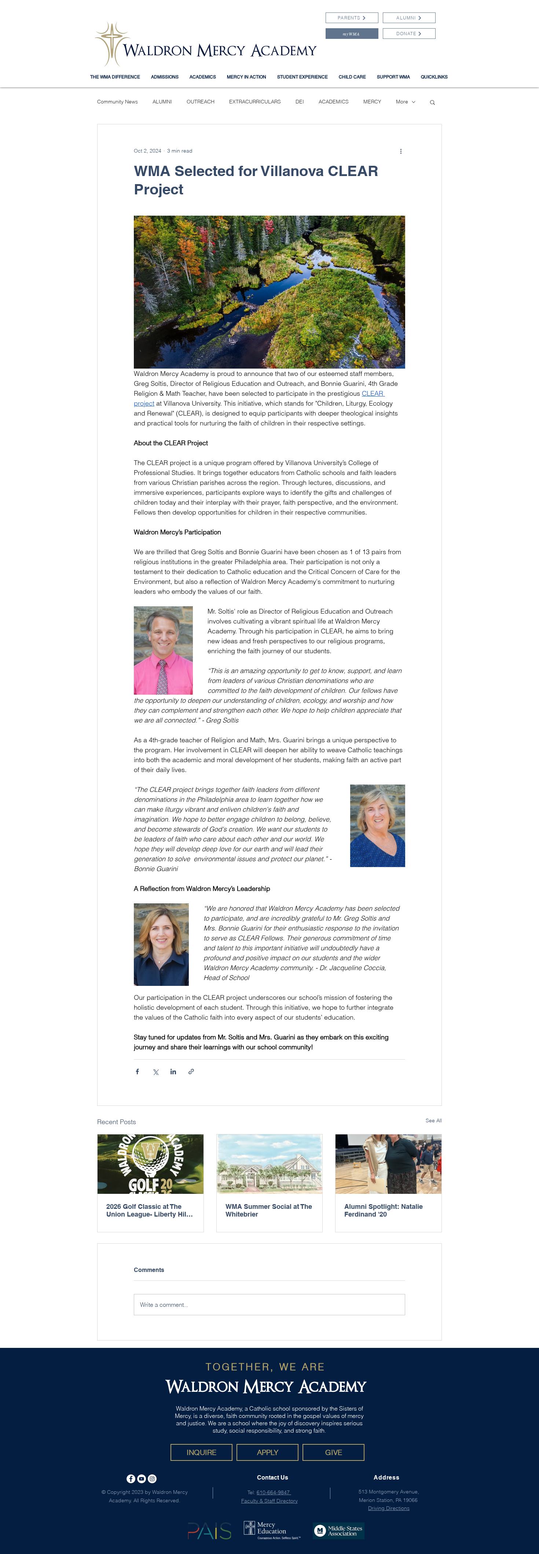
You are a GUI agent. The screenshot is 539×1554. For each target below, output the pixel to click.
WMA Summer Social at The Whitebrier (268, 1210)
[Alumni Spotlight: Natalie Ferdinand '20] (388, 1164)
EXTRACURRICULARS (255, 101)
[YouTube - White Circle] (141, 1478)
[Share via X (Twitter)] (155, 1071)
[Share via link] (191, 1071)
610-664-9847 (274, 1492)
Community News (117, 101)
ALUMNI (162, 101)
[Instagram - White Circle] (152, 1478)
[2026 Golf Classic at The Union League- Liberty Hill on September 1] (150, 1164)
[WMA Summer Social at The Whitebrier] (270, 1164)
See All (434, 1120)
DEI (300, 101)
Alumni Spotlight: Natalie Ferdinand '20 (383, 1210)
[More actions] (400, 150)
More (402, 101)
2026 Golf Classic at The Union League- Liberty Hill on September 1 (147, 1210)
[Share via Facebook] (137, 1071)
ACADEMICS (334, 101)
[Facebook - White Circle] (130, 1478)
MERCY (372, 101)
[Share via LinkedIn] (173, 1071)
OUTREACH (200, 101)
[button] (434, 77)
